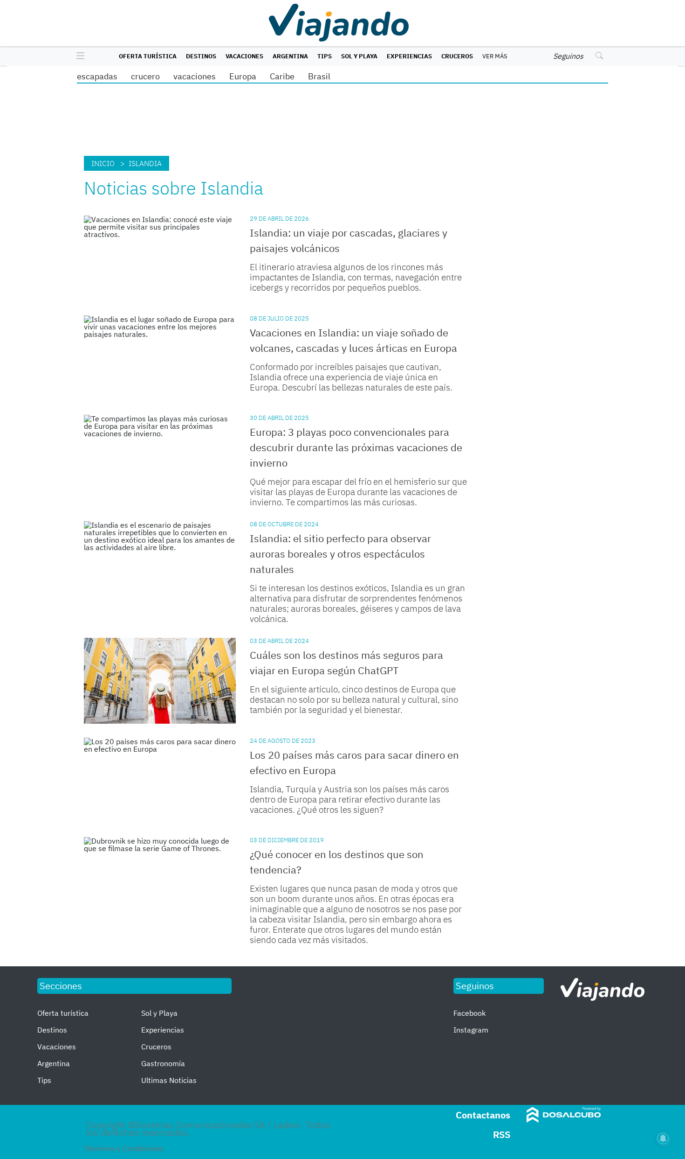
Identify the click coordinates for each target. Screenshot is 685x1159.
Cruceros (457, 56)
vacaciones (194, 76)
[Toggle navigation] (78, 56)
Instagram (470, 1029)
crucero (145, 76)
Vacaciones (244, 56)
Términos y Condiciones (124, 1148)
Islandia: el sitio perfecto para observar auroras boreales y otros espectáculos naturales (340, 553)
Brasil (319, 76)
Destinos (201, 56)
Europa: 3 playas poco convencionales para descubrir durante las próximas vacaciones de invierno (356, 447)
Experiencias (409, 56)
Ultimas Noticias (169, 1080)
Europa (242, 76)
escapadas (97, 76)
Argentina (290, 56)
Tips (324, 56)
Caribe (282, 76)
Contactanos (483, 1115)
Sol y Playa (359, 56)
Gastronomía (163, 1063)
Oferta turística (148, 56)
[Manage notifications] (663, 1138)
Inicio (103, 163)
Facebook (469, 1013)
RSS (501, 1134)
